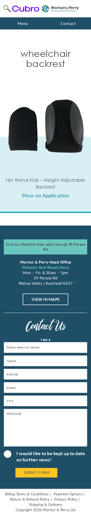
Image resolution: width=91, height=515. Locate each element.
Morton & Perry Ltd (59, 510)
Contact (68, 23)
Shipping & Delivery (45, 504)
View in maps (46, 299)
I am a (46, 339)
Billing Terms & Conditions (27, 494)
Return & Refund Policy (30, 499)
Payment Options (68, 494)
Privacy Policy (65, 499)
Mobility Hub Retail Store (45, 267)
